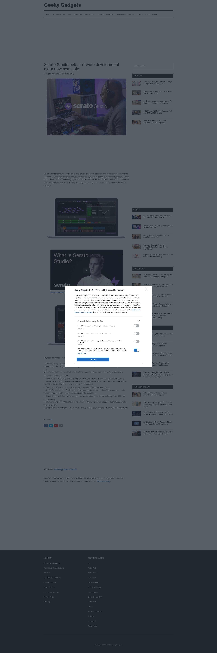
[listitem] (108, 321)
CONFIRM (93, 359)
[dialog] (108, 326)
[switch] (136, 325)
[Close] (147, 290)
